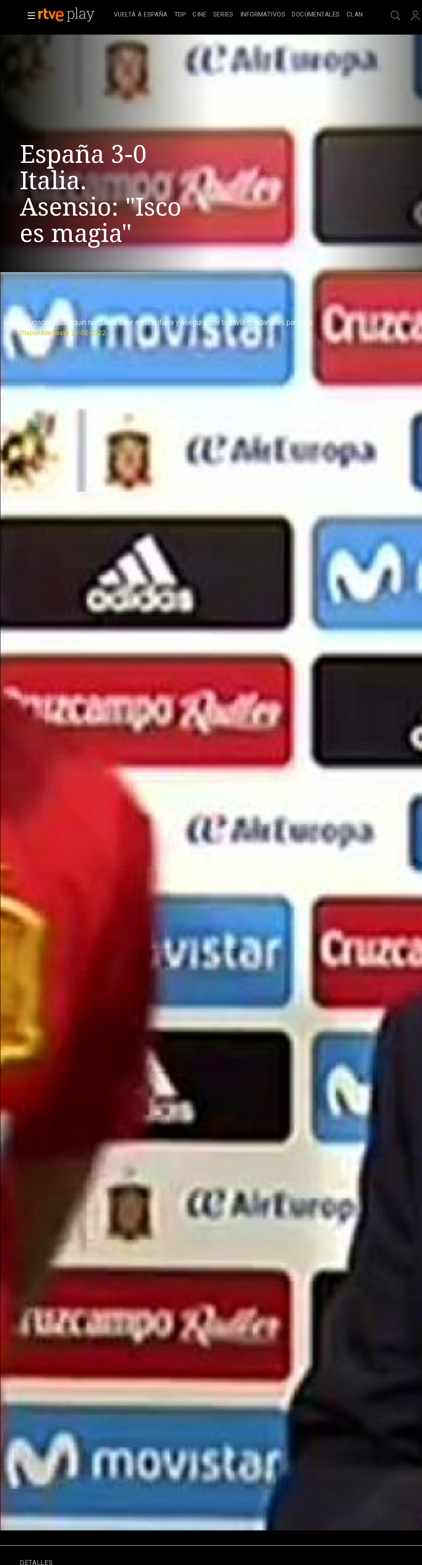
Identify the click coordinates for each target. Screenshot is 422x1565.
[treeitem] (141, 15)
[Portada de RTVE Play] (67, 15)
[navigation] (238, 15)
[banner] (74, 15)
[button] (29, 16)
